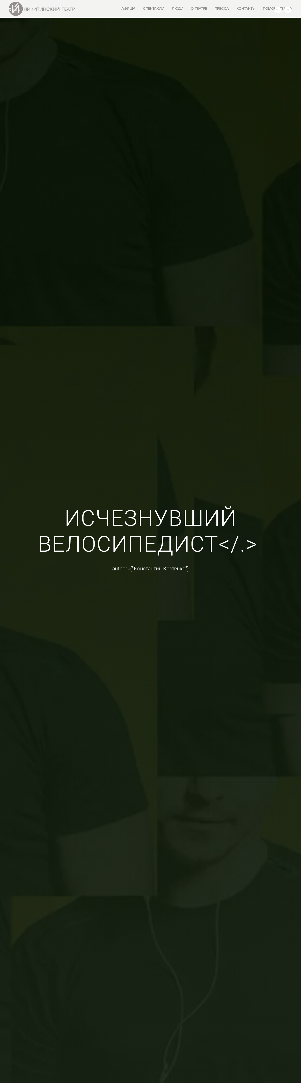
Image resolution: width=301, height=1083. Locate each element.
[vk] (278, 10)
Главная (15, 10)
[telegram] (287, 10)
